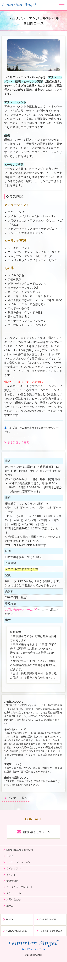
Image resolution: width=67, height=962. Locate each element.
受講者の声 (12, 880)
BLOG (9, 919)
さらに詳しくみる (18, 442)
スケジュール (13, 893)
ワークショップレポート (19, 887)
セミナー (11, 856)
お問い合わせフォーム (19, 609)
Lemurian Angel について (20, 849)
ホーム (10, 905)
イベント (11, 874)
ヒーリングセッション (18, 862)
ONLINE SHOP (48, 919)
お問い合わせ (13, 899)
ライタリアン (13, 868)
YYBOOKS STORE (16, 930)
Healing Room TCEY (51, 930)
